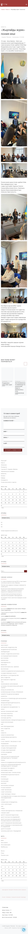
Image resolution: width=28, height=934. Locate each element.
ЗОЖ (2, 681)
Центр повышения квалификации (11, 823)
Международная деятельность (10, 702)
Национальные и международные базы (13, 720)
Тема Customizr (20, 927)
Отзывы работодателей (8, 750)
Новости (7, 9)
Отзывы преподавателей (8, 748)
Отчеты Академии (6, 752)
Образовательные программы (7, 471)
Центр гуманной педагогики (9, 815)
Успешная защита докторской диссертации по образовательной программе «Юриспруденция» (11, 594)
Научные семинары (7, 715)
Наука (2, 709)
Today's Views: (6, 912)
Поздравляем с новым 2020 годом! (7, 383)
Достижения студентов (8, 679)
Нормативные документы (9, 737)
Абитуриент (4, 645)
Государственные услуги (8, 673)
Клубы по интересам (7, 690)
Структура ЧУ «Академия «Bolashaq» (9, 469)
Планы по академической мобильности (13, 762)
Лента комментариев (5, 844)
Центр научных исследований (10, 817)
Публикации (4, 779)
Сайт (5, 443)
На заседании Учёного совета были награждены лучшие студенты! (13, 598)
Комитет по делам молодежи (10, 694)
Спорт (3, 800)
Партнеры (4, 754)
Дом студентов (5, 677)
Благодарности (4, 480)
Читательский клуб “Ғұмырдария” (11, 831)
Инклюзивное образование (9, 684)
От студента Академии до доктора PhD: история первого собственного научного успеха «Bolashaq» (13, 582)
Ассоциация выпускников (9, 656)
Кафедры (3, 478)
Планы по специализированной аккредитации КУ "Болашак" (11, 765)
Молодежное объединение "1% (10, 707)
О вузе (3, 739)
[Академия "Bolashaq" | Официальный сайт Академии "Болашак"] (4, 4)
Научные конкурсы (7, 713)
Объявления (4, 465)
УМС (2, 806)
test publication (12, 616)
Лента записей (4, 842)
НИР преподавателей (7, 726)
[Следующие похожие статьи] (25, 363)
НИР (2, 724)
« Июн (2, 507)
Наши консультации (7, 722)
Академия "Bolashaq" (6, 37)
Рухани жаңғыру (6, 787)
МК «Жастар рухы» (6, 705)
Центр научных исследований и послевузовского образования (11, 820)
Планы (3, 760)
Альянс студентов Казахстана (10, 654)
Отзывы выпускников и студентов (8, 482)
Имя (5, 431)
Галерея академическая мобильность (9, 530)
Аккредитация (5, 651)
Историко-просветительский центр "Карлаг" (12, 686)
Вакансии (4, 664)
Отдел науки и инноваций (9, 745)
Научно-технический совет (9, 711)
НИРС (2, 730)
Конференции (5, 700)
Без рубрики (4, 658)
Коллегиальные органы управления (12, 692)
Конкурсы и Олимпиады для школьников (13, 698)
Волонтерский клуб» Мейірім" (10, 666)
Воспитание (4, 669)
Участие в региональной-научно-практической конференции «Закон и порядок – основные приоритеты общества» (13, 623)
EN (1, 526)
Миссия (2, 851)
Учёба (3, 808)
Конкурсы (4, 696)
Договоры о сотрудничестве (10, 675)
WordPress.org (4, 847)
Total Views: (5, 915)
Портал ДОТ (4, 460)
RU (1, 524)
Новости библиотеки (7, 735)
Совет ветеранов (6, 789)
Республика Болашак (7, 785)
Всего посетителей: (7, 917)
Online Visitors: (6, 910)
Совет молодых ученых (8, 794)
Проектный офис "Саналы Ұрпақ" (11, 772)
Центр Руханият (6, 829)
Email (6, 437)
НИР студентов (5, 728)
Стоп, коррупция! (6, 804)
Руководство (4, 467)
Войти (2, 840)
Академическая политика (9, 649)
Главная (3, 9)
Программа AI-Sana (7, 770)
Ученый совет (5, 812)
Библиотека (3, 473)
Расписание (4, 781)
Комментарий (9, 420)
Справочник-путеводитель (9, 802)
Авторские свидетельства (9, 647)
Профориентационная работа (10, 774)
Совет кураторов (6, 792)
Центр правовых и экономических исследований (11, 825)
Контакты (3, 475)
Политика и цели (4, 855)
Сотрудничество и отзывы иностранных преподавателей (13, 797)
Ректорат (3, 783)
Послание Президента (8, 768)
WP (10, 927)
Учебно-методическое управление (11, 810)
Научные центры (6, 718)
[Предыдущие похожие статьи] (22, 363)
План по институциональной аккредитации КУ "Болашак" (10, 757)
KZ (1, 522)
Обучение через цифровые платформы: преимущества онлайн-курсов (13, 585)
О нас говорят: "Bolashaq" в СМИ (11, 741)
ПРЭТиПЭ (3, 776)
